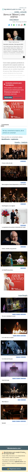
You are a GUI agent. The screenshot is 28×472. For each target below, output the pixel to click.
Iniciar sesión (8, 97)
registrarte (14, 139)
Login (25, 7)
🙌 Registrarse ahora (14, 469)
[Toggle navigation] (24, 9)
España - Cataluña (20, 12)
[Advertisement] (14, 3)
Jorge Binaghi (14, 19)
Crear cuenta (18, 97)
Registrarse (22, 7)
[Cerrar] (25, 453)
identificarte (5, 139)
